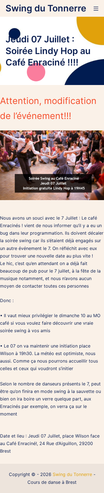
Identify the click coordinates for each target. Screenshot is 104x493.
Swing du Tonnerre (72, 474)
